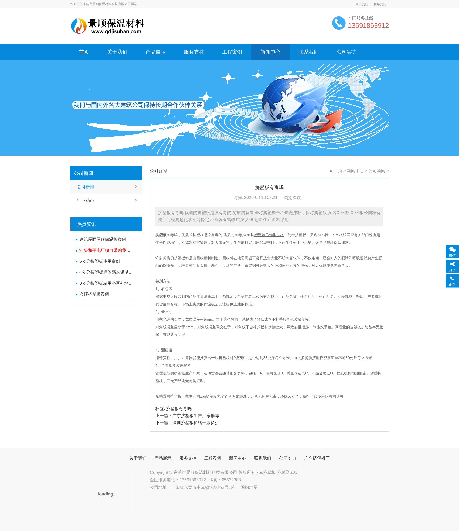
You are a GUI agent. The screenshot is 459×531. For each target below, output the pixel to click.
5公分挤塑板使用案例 (99, 261)
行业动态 (85, 200)
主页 (338, 171)
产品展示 (156, 52)
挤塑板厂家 (179, 396)
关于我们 (361, 4)
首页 (84, 52)
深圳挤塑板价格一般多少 (195, 422)
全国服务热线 (360, 18)
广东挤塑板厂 (317, 458)
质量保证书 (296, 373)
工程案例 (232, 52)
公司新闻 (83, 173)
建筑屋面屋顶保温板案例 (102, 239)
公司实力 (347, 52)
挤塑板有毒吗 (179, 408)
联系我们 (379, 4)
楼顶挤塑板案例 (94, 294)
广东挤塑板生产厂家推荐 (195, 415)
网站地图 (249, 487)
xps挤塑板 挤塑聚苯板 (277, 472)
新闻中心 (270, 52)
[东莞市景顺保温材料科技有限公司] (108, 25)
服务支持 (194, 52)
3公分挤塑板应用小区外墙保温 (106, 283)
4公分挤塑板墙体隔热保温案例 (106, 272)
